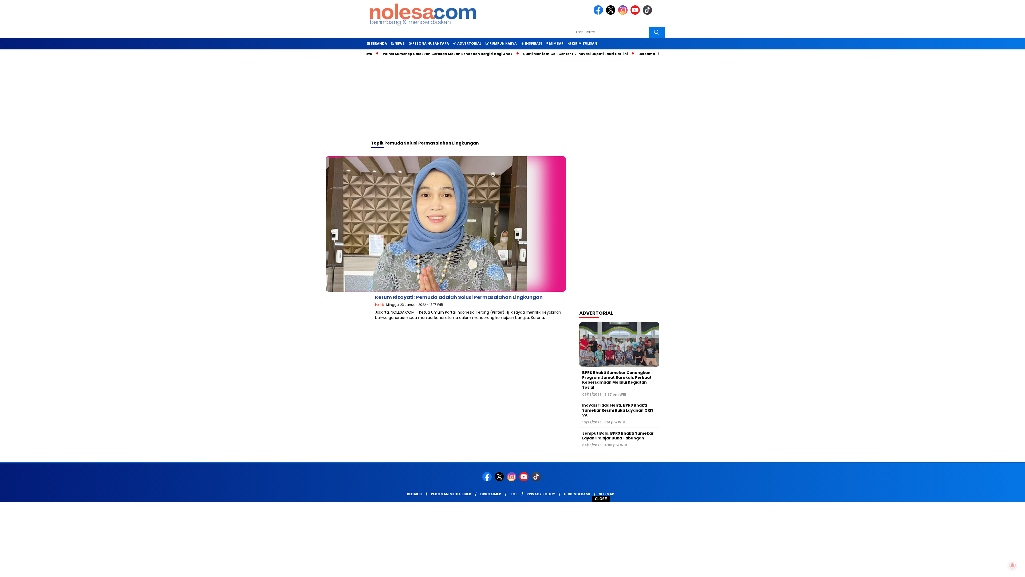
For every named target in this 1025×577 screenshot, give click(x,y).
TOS (514, 494)
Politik (379, 304)
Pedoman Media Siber (451, 494)
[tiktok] (648, 13)
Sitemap (606, 494)
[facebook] (599, 13)
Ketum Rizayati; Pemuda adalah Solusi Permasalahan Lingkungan (459, 297)
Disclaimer (490, 494)
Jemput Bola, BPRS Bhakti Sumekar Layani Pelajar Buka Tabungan (618, 436)
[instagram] (623, 13)
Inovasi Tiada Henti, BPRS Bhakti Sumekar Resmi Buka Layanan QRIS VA (617, 410)
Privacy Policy (541, 494)
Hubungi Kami (577, 494)
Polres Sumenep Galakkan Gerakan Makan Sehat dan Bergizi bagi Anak (422, 54)
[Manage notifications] (1012, 565)
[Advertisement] (512, 539)
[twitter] (611, 13)
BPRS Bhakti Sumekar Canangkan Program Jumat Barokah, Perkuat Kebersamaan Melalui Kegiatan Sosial (617, 380)
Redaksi (414, 494)
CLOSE (601, 499)
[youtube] (636, 13)
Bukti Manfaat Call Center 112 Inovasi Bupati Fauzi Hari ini (550, 54)
